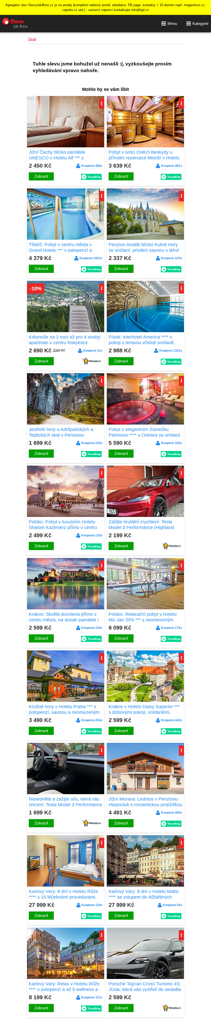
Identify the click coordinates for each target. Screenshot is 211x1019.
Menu (172, 23)
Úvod (32, 39)
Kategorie (200, 23)
